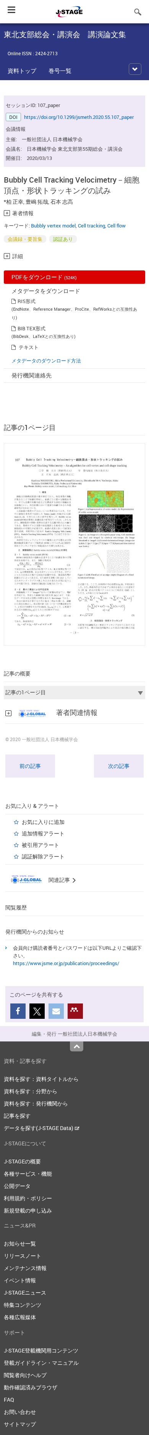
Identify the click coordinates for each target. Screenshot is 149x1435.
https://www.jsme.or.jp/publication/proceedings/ (66, 963)
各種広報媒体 (20, 1317)
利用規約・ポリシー (28, 1198)
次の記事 (119, 765)
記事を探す (17, 1115)
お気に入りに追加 (43, 821)
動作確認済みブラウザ (30, 1387)
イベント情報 (20, 1280)
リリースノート (22, 1255)
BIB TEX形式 (31, 328)
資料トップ (22, 70)
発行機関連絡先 (31, 375)
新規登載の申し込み (28, 1210)
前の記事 (30, 765)
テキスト (29, 347)
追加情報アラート (43, 833)
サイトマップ (20, 1424)
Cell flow (116, 225)
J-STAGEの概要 (22, 1161)
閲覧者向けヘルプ (25, 1375)
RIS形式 (27, 301)
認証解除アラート (43, 856)
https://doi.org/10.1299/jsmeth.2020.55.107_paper (79, 117)
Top (76, 1046)
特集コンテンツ (22, 1304)
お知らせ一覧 (20, 1243)
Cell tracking (91, 225)
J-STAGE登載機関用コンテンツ (41, 1350)
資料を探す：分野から (30, 1091)
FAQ (9, 1399)
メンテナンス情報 (25, 1268)
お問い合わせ (20, 1411)
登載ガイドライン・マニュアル (41, 1362)
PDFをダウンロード (44, 277)
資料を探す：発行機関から (36, 1103)
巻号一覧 (60, 70)
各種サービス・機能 (28, 1173)
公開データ (17, 1186)
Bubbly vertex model (53, 225)
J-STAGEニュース (25, 1292)
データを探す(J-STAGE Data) (39, 1128)
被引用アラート (40, 844)
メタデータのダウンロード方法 (46, 360)
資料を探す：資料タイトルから (41, 1078)
